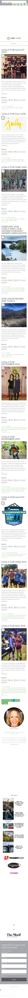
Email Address (5, 952)
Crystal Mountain (16, 689)
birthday (12, 554)
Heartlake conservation (16, 616)
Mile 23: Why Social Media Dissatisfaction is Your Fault (19, 814)
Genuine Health (10, 691)
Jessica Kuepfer (19, 107)
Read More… (4, 93)
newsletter (6, 692)
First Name (4, 958)
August (8, 107)
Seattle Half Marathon (9, 732)
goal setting (13, 107)
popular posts (14, 744)
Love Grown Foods (16, 289)
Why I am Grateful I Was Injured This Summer (19, 803)
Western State (4, 619)
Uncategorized (10, 106)
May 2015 (22, 618)
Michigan (23, 289)
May (12, 220)
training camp (19, 692)
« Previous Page (5, 700)
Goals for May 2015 (13, 626)
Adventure (9, 288)
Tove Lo (13, 491)
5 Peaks (8, 615)
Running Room (15, 429)
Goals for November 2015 (10, 438)
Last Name (4, 963)
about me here (22, 741)
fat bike (13, 288)
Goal (23, 427)
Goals (24, 554)
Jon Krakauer (10, 555)
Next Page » (4, 703)
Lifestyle (8, 158)
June (10, 220)
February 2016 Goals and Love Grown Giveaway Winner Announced (13, 230)
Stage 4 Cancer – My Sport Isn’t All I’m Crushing (19, 836)
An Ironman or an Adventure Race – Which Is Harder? (19, 825)
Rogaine (9, 291)
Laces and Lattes (14, 38)
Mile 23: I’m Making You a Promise (19, 847)
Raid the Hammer (16, 489)
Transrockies (20, 555)
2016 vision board (11, 354)
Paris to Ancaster (12, 692)
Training (12, 217)
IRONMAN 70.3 (9, 161)
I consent (5, 976)
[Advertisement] (14, 21)
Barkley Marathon (18, 427)
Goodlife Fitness (16, 219)
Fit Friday (9, 488)
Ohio (11, 489)
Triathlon (22, 161)
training (15, 220)
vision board (4, 430)
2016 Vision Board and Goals (12, 299)
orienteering (4, 291)
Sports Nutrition (22, 429)
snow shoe (13, 291)
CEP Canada (9, 689)
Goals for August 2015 (12, 498)
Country (3, 968)
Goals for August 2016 (12, 51)
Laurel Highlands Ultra (15, 618)
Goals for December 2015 (10, 363)
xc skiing (5, 292)
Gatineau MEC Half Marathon (18, 488)
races (15, 739)
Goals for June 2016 (13, 167)
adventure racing (10, 159)
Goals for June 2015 (13, 562)
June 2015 (7, 618)
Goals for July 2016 (13, 114)
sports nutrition (22, 739)
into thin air (3, 555)
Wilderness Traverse (19, 491)
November (7, 489)
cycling (16, 554)
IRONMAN (22, 219)
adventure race (10, 427)
